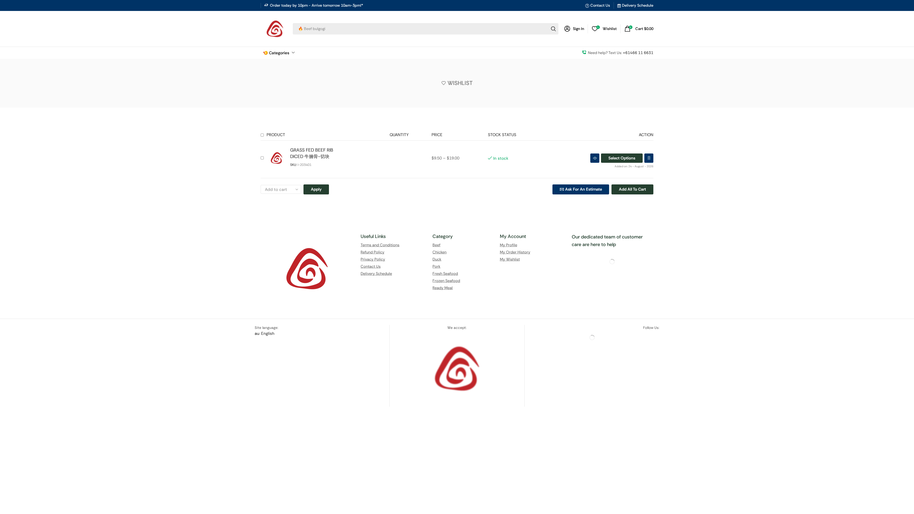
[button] (639, 28)
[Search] (553, 28)
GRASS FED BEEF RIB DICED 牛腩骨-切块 (311, 153)
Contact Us (600, 5)
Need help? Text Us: (620, 52)
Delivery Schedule (637, 5)
